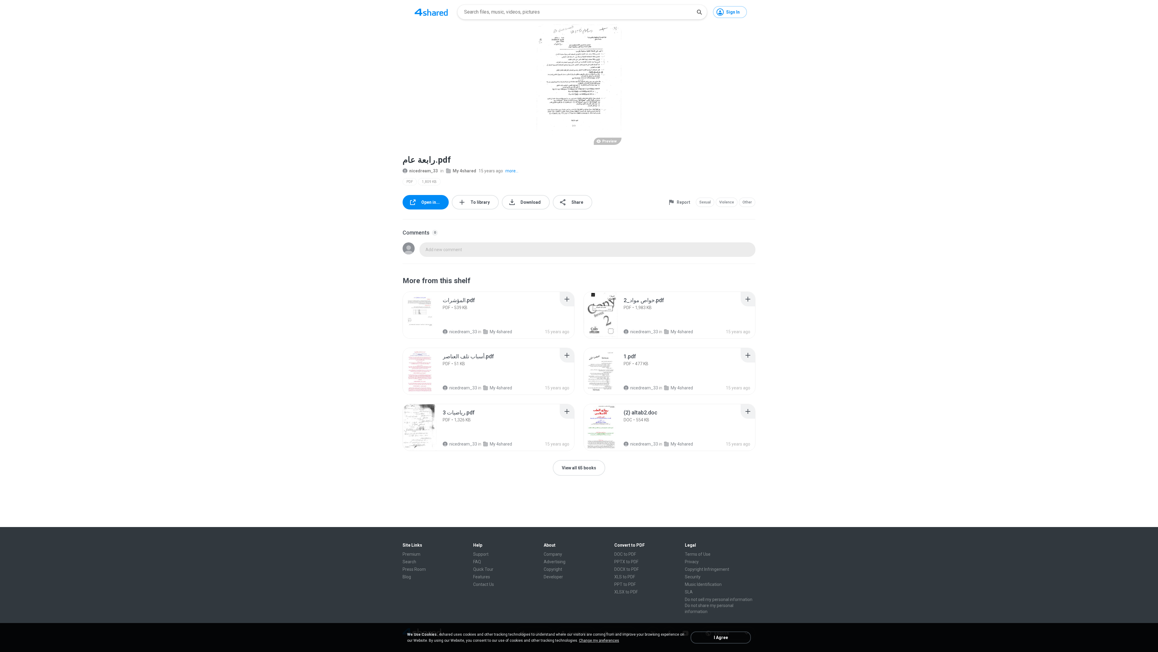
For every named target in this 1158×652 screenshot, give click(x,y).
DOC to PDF (625, 554)
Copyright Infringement (707, 569)
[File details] (426, 315)
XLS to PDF (624, 576)
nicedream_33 (423, 170)
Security (693, 576)
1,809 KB (429, 182)
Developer (553, 576)
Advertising (554, 561)
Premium (411, 554)
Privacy (692, 561)
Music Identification (703, 584)
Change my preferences (599, 640)
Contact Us (483, 584)
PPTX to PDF (626, 561)
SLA (689, 592)
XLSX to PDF (626, 592)
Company (553, 554)
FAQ (477, 561)
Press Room (414, 569)
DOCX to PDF (626, 569)
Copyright (553, 569)
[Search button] (699, 12)
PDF (410, 182)
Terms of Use (697, 554)
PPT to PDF (625, 584)
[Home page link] (431, 12)
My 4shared (464, 170)
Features (481, 576)
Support (481, 554)
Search (409, 561)
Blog (407, 576)
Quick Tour (483, 569)
